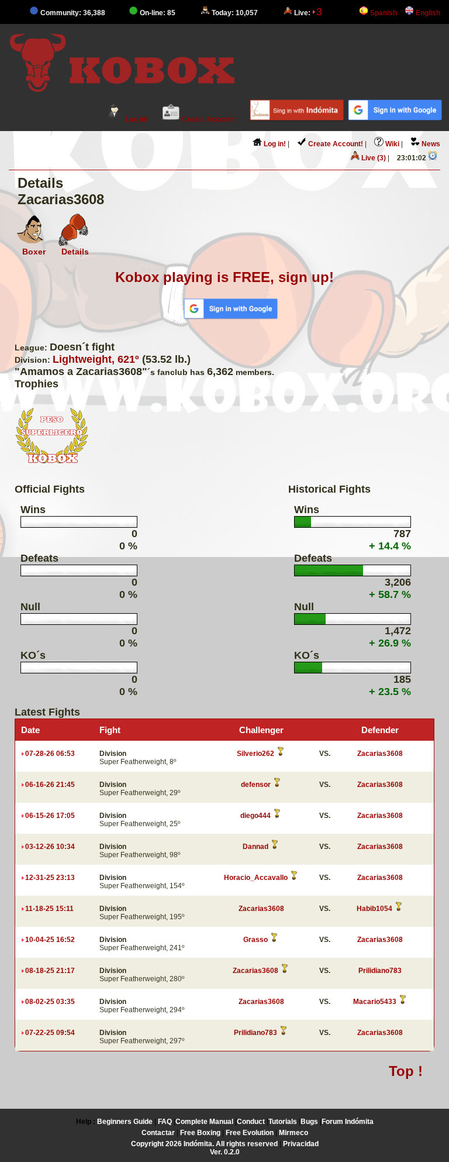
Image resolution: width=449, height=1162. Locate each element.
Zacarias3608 (380, 754)
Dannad (255, 847)
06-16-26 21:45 (50, 785)
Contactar (158, 1133)
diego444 (255, 816)
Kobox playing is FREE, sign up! (224, 277)
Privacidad (301, 1144)
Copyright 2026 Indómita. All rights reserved (204, 1144)
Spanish (382, 13)
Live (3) (373, 158)
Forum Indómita (348, 1122)
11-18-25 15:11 (49, 909)
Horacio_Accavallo (256, 878)
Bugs (309, 1122)
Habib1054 (374, 909)
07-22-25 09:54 (50, 1033)
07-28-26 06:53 (50, 754)
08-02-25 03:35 (50, 1002)
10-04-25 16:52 (50, 940)
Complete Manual (204, 1122)
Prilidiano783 (380, 971)
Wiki (391, 144)
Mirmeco (293, 1133)
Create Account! (208, 119)
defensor (256, 785)
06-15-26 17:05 (50, 816)
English (427, 13)
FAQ (165, 1122)
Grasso (255, 940)
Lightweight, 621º (96, 359)
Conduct (251, 1122)
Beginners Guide (125, 1122)
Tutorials (282, 1122)
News (430, 144)
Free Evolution (250, 1133)
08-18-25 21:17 (50, 971)
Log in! (136, 119)
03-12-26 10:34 (50, 847)
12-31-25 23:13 (50, 878)
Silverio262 (255, 754)
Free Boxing (200, 1133)
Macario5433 (374, 1002)
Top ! (406, 1071)
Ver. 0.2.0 (225, 1152)
